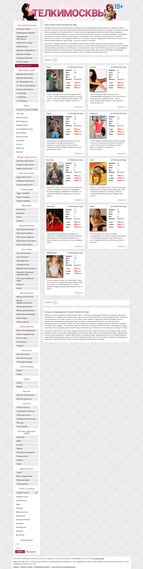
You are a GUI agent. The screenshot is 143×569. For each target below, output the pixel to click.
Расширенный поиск (25, 58)
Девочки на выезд (24, 54)
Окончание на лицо (24, 358)
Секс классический (24, 253)
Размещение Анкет (24, 66)
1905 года (20, 114)
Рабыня (19, 448)
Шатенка (20, 221)
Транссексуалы (22, 484)
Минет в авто (22, 338)
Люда (48, 67)
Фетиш (19, 288)
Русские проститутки (24, 244)
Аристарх (50, 160)
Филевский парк (76, 67)
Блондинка (21, 209)
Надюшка (93, 113)
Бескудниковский (23, 519)
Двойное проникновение (26, 268)
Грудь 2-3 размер (23, 197)
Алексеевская (21, 133)
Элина (92, 206)
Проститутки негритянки (26, 241)
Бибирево (20, 523)
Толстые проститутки (25, 185)
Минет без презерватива (26, 330)
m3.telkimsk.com (98, 558)
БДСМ (19, 441)
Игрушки (20, 284)
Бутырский (20, 535)
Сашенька (50, 206)
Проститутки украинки (25, 229)
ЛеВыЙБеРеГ (51, 253)
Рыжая (19, 217)
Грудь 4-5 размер (23, 201)
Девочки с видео (26, 567)
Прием (19, 374)
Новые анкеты (22, 46)
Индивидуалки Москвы (26, 33)
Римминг (20, 346)
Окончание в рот (23, 354)
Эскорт (19, 472)
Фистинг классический (25, 395)
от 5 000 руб (21, 93)
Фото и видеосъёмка (24, 476)
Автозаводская (21, 121)
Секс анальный (22, 257)
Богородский (21, 527)
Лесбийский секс (23, 265)
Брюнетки (20, 213)
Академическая (22, 125)
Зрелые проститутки (24, 168)
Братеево (19, 531)
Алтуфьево (20, 140)
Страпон (20, 460)
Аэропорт (19, 152)
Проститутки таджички (25, 237)
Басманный (20, 516)
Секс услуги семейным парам (25, 279)
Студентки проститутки (25, 165)
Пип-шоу (20, 423)
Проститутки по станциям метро (63, 567)
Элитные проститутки (25, 89)
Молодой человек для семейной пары (25, 273)
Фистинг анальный (24, 399)
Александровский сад (24, 129)
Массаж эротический (25, 306)
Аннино (19, 144)
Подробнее (78, 107)
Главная (16, 567)
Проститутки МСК (23, 29)
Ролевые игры (22, 456)
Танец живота (22, 426)
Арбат (18, 504)
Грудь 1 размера (23, 193)
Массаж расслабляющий (26, 314)
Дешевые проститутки (25, 74)
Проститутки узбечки (25, 233)
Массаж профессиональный (24, 301)
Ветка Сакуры (22, 318)
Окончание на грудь (24, 362)
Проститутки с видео (25, 43)
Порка (19, 464)
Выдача (19, 370)
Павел (48, 113)
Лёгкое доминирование (26, 452)
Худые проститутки (24, 177)
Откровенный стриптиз (26, 411)
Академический (22, 497)
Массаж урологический (25, 310)
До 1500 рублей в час (25, 82)
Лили (92, 160)
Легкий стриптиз (23, 407)
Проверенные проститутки (22, 37)
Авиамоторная (21, 117)
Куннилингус (22, 342)
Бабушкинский (22, 512)
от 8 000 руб (21, 97)
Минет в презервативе (25, 334)
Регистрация (30, 552)
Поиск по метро (23, 62)
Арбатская (20, 148)
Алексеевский (21, 500)
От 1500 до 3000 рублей (26, 85)
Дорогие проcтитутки (25, 78)
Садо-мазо (20, 437)
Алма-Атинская (22, 137)
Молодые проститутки (25, 161)
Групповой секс (22, 261)
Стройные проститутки (25, 181)
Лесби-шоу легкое (23, 415)
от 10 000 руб (22, 101)
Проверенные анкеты (42, 567)
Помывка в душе (23, 480)
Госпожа (20, 445)
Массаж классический (25, 297)
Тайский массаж (23, 322)
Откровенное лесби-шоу (26, 419)
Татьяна (93, 67)
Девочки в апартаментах (26, 50)
